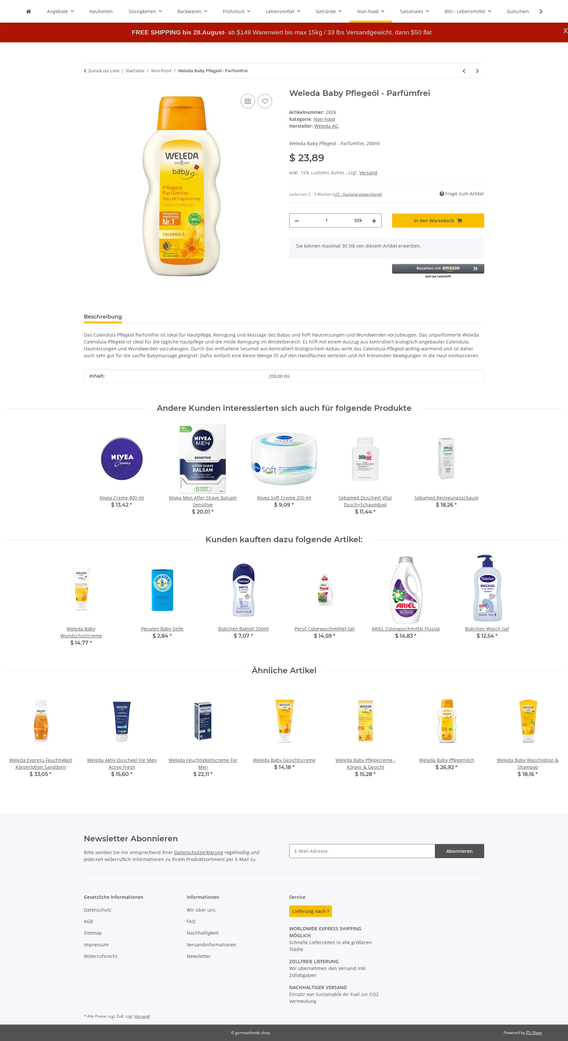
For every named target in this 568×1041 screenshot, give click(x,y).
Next (552, 736)
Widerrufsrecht (100, 956)
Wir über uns (201, 910)
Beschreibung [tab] (103, 317)
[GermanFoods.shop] (28, 11)
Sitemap (93, 933)
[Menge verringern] (297, 220)
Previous (16, 736)
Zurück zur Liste (103, 71)
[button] (537, 11)
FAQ (191, 921)
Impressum (96, 944)
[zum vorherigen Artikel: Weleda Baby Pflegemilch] (464, 71)
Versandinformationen (211, 944)
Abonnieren (459, 851)
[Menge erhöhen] (374, 220)
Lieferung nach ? (310, 911)
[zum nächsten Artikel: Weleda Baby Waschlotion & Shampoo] (477, 71)
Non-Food (324, 119)
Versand (368, 172)
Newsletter (199, 956)
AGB (88, 921)
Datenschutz (97, 910)
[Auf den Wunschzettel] (265, 101)
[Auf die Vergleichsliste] (248, 101)
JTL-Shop (534, 1032)
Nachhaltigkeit (203, 933)
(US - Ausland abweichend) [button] (357, 194)
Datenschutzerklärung (198, 852)
